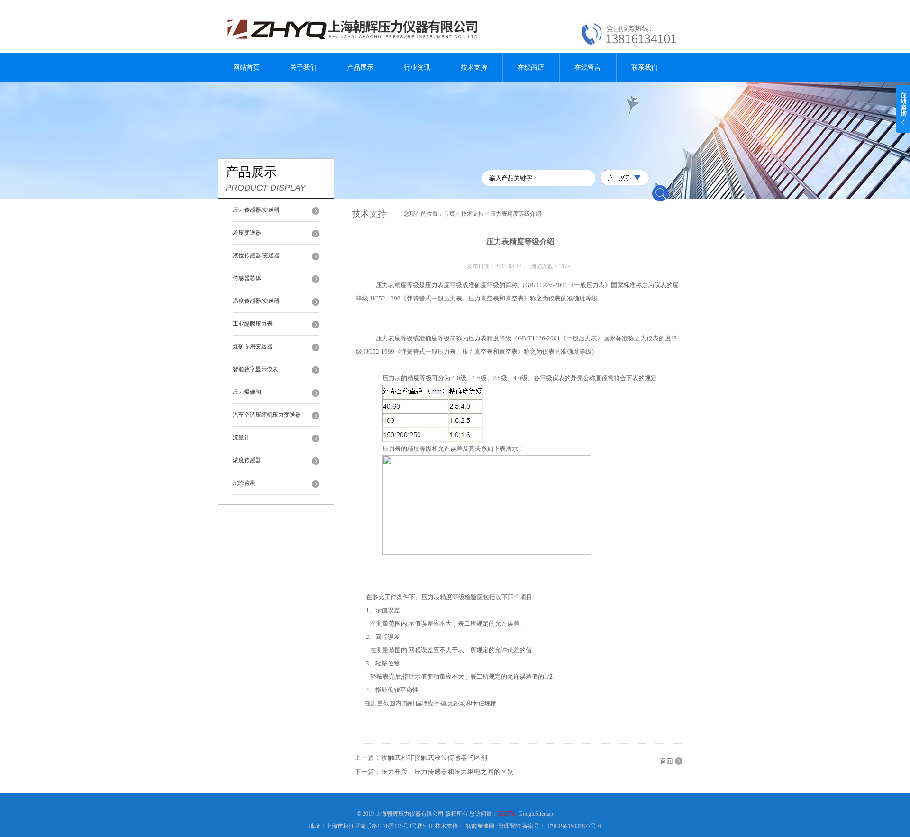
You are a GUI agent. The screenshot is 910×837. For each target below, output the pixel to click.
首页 (449, 213)
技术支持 (474, 67)
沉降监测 (244, 483)
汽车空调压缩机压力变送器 (267, 414)
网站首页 (246, 67)
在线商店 (531, 67)
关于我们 (303, 67)
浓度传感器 (247, 460)
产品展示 (360, 67)
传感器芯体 (247, 278)
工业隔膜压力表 (253, 323)
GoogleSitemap (536, 813)
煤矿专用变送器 (253, 346)
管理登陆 (509, 826)
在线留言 (587, 67)
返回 (666, 761)
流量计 (241, 437)
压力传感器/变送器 (256, 210)
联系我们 (644, 67)
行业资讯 (417, 67)
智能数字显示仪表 (255, 369)
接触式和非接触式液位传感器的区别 (434, 757)
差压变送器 (247, 232)
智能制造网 (480, 826)
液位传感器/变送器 (256, 255)
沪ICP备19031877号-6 (574, 826)
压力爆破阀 (247, 392)
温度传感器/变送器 (256, 301)
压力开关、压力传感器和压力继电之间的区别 (447, 771)
